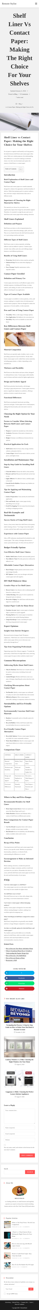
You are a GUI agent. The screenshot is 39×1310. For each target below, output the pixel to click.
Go (31, 1289)
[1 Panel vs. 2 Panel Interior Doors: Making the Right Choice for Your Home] (7, 1235)
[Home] (16, 104)
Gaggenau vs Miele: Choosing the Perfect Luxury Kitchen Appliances (19, 1093)
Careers (31, 1302)
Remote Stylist (9, 3)
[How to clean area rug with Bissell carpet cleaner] (7, 1245)
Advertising (8, 1302)
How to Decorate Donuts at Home (15, 958)
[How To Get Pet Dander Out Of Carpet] (7, 1265)
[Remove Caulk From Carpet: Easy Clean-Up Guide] (7, 1255)
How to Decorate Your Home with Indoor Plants (19, 948)
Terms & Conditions (19, 1304)
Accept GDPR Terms (12, 1293)
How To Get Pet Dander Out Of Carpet (23, 1264)
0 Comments (24, 94)
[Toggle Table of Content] (19, 169)
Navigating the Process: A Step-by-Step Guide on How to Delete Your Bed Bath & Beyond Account (19, 1027)
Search (6, 1169)
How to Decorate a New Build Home (16, 955)
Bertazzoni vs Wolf (11, 960)
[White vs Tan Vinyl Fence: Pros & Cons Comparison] (7, 1224)
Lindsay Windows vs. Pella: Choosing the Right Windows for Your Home (20, 1061)
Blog (15, 94)
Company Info (24, 1302)
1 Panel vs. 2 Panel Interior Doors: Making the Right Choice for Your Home (22, 1234)
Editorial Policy (15, 1302)
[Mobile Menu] (36, 3)
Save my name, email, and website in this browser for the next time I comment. (19, 1148)
